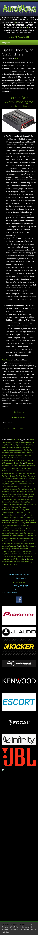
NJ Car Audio (19, 412)
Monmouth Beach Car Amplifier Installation (17, 512)
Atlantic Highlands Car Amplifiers (21, 445)
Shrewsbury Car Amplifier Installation (15, 549)
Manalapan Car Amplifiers (21, 502)
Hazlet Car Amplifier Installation (13, 481)
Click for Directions (19, 582)
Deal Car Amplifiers (17, 471)
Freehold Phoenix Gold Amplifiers (24, 479)
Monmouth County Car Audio (13, 428)
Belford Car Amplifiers (17, 453)
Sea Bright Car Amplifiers (19, 543)
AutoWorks (6, 360)
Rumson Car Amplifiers (10, 541)
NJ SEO (12, 927)
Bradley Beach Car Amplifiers (12, 458)
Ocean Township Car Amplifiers (20, 528)
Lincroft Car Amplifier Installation (21, 491)
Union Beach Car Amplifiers (11, 556)
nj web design (24, 929)
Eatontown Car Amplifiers (26, 473)
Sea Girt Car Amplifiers (27, 546)
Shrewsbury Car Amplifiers (11, 551)
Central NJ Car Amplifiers (25, 460)
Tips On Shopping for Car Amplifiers (17, 52)
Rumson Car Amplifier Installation (21, 538)
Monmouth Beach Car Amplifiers (13, 515)
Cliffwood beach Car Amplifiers (12, 463)
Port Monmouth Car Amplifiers (22, 533)
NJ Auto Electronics (19, 417)
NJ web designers (22, 927)
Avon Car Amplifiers (8, 447)
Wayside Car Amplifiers (17, 559)
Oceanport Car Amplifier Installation (14, 530)
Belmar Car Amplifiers (24, 455)
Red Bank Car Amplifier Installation (14, 536)
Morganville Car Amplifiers (20, 523)
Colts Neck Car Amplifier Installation (22, 466)
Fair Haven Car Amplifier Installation (14, 476)
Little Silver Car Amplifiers (19, 497)
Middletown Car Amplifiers (20, 510)
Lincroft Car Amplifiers (9, 494)
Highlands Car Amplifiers (18, 484)
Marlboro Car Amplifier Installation (14, 504)
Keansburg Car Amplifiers (18, 489)
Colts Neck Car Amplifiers (10, 468)
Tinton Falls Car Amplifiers (26, 554)
